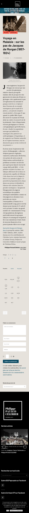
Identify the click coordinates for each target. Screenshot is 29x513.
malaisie (19, 268)
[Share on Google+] (13, 255)
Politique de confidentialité (16, 510)
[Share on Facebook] (8, 255)
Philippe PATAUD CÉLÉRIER (8, 452)
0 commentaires (18, 58)
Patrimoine (20, 450)
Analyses (9, 450)
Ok (7, 510)
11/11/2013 (6, 57)
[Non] (27, 506)
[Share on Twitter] (10, 255)
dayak (12, 268)
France (15, 450)
